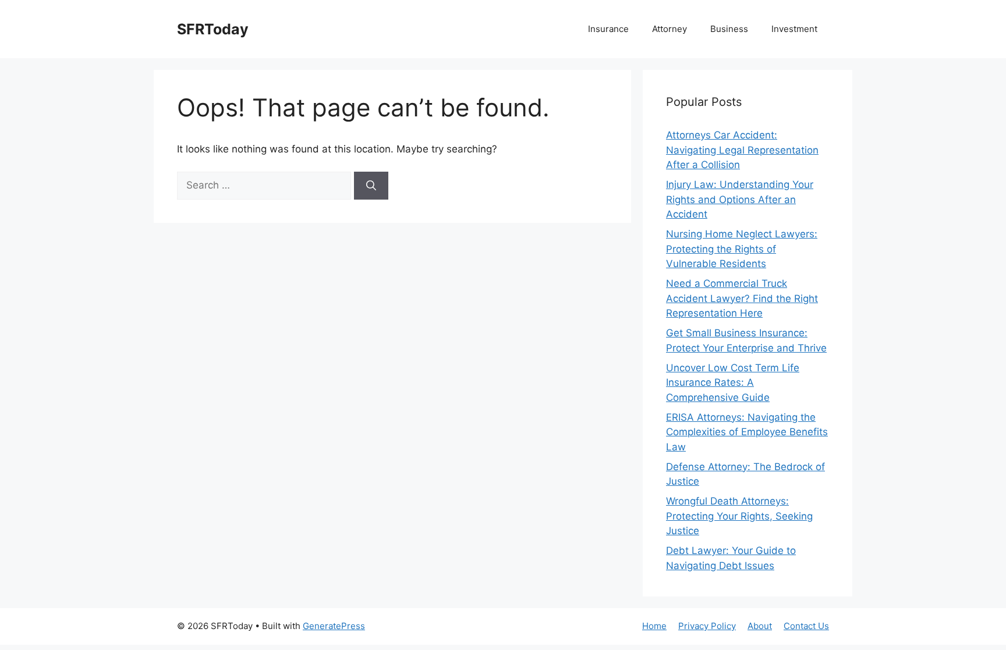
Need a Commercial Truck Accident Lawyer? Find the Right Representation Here (742, 298)
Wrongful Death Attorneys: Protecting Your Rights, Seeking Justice (739, 516)
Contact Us (806, 625)
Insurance (608, 28)
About (760, 625)
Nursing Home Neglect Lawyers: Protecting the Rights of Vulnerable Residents (741, 248)
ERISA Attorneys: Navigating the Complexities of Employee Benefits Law (747, 432)
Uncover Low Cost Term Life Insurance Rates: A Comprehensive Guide (732, 382)
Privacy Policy (707, 625)
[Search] (371, 186)
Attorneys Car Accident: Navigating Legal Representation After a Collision (742, 150)
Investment (794, 28)
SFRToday (213, 29)
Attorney (669, 28)
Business (729, 28)
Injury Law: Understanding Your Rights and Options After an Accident (739, 199)
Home (654, 625)
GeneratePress (334, 625)
